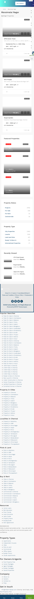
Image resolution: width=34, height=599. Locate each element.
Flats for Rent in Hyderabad (12, 353)
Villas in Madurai (8, 483)
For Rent (8, 213)
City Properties (10, 231)
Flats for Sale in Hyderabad (11, 328)
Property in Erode (8, 409)
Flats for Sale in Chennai (11, 316)
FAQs (5, 583)
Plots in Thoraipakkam (10, 473)
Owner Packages (8, 564)
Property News (8, 518)
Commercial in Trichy (10, 498)
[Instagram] (4, 536)
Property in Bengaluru (10, 403)
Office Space (7, 551)
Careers (5, 579)
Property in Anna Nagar (10, 425)
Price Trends (7, 512)
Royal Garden (8, 118)
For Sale (7, 210)
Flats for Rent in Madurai (11, 345)
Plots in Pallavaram (9, 469)
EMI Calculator (7, 510)
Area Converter (8, 514)
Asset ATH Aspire (19, 271)
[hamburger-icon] (31, 0)
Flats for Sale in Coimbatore (12, 318)
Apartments (7, 541)
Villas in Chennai (8, 479)
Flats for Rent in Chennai (11, 341)
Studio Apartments (9, 555)
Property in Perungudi (10, 436)
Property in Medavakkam (11, 438)
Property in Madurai (9, 396)
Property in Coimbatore (10, 394)
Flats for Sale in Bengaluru (11, 326)
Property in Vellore (9, 413)
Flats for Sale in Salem (10, 324)
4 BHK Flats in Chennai (10, 372)
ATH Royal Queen (19, 257)
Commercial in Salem (10, 500)
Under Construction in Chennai (13, 380)
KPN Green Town (10, 39)
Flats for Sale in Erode (10, 332)
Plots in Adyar (7, 456)
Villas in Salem (8, 487)
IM (6, 53)
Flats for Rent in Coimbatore (12, 343)
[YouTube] (2, 536)
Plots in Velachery (8, 450)
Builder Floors (7, 553)
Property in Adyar (8, 427)
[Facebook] (12, 301)
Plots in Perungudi (8, 465)
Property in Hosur (8, 415)
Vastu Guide (7, 516)
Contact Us (6, 581)
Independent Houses (9, 543)
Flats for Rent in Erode (10, 357)
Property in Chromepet (10, 442)
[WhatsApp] (3, 536)
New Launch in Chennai (10, 378)
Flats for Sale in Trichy (10, 322)
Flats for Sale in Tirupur (10, 334)
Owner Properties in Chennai (12, 382)
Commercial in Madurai (10, 496)
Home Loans (7, 508)
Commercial (7, 549)
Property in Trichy (8, 398)
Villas (5, 545)
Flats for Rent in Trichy (10, 347)
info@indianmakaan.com (9, 589)
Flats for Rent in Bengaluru (11, 351)
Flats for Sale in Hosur (10, 339)
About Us (6, 577)
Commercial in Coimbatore (11, 494)
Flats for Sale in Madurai (10, 320)
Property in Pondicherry (10, 407)
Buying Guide (7, 520)
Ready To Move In (10, 240)
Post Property (20, 3)
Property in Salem (9, 401)
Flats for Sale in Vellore (10, 337)
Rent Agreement (8, 522)
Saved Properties (8, 570)
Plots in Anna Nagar (9, 454)
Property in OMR (8, 423)
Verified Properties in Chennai (12, 384)
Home (4, 9)
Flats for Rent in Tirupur (10, 359)
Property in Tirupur (9, 411)
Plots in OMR (7, 452)
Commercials (9, 216)
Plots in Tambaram (9, 463)
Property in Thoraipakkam (11, 444)
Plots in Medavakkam (9, 467)
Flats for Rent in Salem (10, 349)
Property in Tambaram (10, 434)
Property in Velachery (10, 421)
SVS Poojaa (8, 79)
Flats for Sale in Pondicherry (12, 330)
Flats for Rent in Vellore (10, 361)
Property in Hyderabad (10, 405)
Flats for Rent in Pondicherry (12, 355)
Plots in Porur (7, 458)
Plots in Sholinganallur (10, 460)
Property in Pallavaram (10, 440)
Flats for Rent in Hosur (10, 363)
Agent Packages (8, 566)
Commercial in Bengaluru (11, 502)
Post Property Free (9, 562)
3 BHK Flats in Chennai (10, 370)
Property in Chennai (9, 392)
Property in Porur (8, 429)
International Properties (13, 243)
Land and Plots (10, 237)
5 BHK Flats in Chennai (10, 374)
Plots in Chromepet (9, 471)
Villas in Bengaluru (9, 489)
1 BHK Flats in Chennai (10, 365)
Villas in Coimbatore (9, 481)
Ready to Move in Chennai (11, 376)
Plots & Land (7, 547)
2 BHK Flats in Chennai (10, 367)
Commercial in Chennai (10, 491)
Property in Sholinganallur (11, 432)
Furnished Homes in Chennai (12, 386)
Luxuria (7, 234)
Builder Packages (8, 568)
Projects (7, 208)
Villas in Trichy (7, 485)
